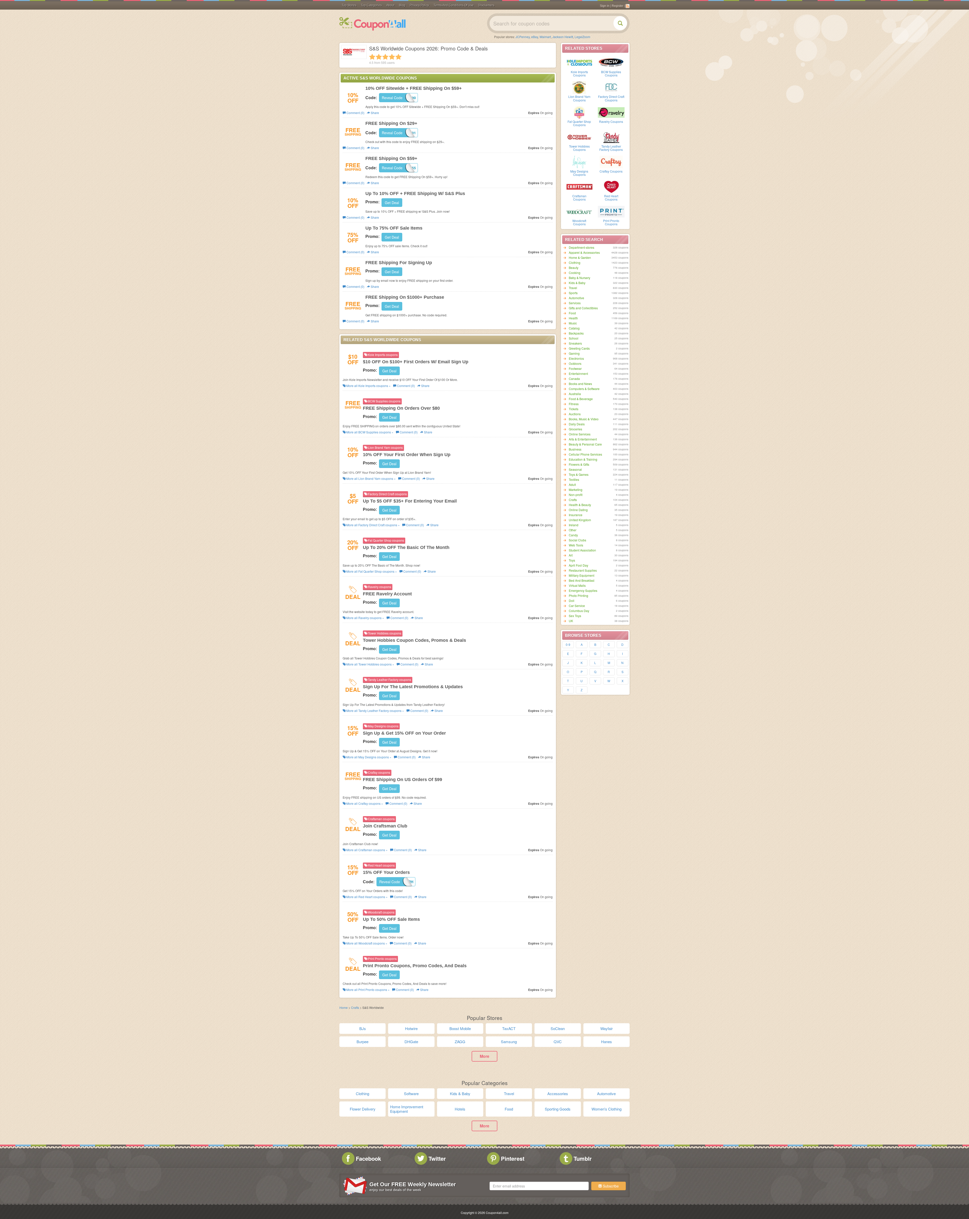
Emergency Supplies (583, 590)
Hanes (606, 1041)
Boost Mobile (460, 1028)
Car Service (577, 605)
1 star (372, 57)
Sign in (604, 6)
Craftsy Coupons (611, 171)
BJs (362, 1028)
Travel (573, 288)
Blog (402, 5)
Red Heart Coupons (611, 197)
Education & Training (583, 459)
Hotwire (411, 1028)
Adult (572, 484)
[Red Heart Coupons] (611, 186)
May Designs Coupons (579, 173)
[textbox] (539, 1186)
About (390, 5)
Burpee (362, 1041)
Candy (573, 535)
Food (572, 313)
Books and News (580, 383)
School (573, 338)
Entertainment (578, 373)
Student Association (582, 550)
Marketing (575, 489)
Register (617, 6)
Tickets (573, 409)
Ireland (573, 525)
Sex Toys (575, 616)
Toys (572, 560)
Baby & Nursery (579, 277)
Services (575, 303)
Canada (574, 378)
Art (571, 555)
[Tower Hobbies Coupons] (579, 136)
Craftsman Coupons (579, 197)
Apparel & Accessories (584, 252)
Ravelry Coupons (611, 121)
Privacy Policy (419, 5)
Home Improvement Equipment (406, 1109)
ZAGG (460, 1041)
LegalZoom (582, 37)
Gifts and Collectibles (583, 308)
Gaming (574, 353)
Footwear (575, 368)
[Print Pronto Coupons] (611, 211)
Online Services (579, 434)
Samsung (509, 1041)
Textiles (574, 479)
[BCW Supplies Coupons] (611, 62)
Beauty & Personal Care (585, 444)
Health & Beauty (580, 505)
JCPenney (523, 37)
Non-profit (575, 494)
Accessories (557, 1093)
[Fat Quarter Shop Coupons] (579, 112)
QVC (558, 1041)
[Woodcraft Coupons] (579, 211)
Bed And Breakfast (581, 580)
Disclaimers (486, 5)
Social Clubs (577, 540)
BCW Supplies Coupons (611, 73)
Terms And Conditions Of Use (454, 5)
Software (411, 1093)
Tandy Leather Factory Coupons (611, 148)
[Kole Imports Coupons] (579, 62)
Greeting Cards (579, 348)
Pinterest (512, 1158)
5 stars (398, 57)
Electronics (576, 358)
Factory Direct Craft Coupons (611, 98)
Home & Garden (580, 257)
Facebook (368, 1158)
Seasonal (575, 469)
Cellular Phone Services (585, 454)
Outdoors (575, 363)
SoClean (558, 1028)
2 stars (379, 57)
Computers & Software (584, 388)
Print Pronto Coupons (611, 222)
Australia (575, 394)
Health (573, 318)
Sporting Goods (558, 1109)
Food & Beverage (581, 399)
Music (573, 323)
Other (572, 530)
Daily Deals (577, 424)
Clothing (574, 262)
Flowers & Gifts (579, 464)
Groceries (575, 429)
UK (571, 621)
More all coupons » (368, 385)
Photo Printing (578, 595)
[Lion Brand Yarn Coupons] (579, 87)
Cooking (574, 272)
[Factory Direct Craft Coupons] (611, 87)
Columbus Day (579, 610)
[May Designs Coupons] (579, 161)
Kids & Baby (577, 283)
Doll (571, 600)
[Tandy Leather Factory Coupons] (611, 136)
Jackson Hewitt (562, 37)
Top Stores (349, 5)
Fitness (574, 404)
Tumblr (583, 1158)
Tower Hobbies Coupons (579, 148)
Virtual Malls (577, 585)
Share (374, 112)
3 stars (385, 57)
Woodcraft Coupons (579, 222)
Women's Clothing (606, 1109)
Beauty (573, 267)
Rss (628, 6)
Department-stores (581, 247)
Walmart (545, 37)
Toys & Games (578, 474)
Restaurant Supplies (583, 570)
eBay (534, 37)
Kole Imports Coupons (579, 73)
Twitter (437, 1158)
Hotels (460, 1109)
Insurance (575, 515)
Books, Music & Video (584, 419)
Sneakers (575, 343)
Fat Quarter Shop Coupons (579, 123)
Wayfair (606, 1028)
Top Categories (371, 5)
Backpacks (576, 333)
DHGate (411, 1041)
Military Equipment (581, 575)
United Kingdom (580, 520)
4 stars (392, 57)
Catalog (574, 328)
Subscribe (610, 1185)
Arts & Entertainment (583, 439)
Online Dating (578, 510)
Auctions (575, 414)
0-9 (568, 644)
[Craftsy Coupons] (611, 161)
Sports (573, 293)
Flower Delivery (362, 1109)
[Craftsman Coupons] (579, 186)
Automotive (576, 298)
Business (575, 449)
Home (343, 1007)
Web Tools (576, 545)
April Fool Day (578, 565)
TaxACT (509, 1028)
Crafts (573, 499)
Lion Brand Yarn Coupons (579, 98)
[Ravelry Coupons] (611, 112)
